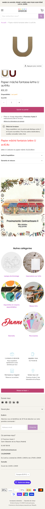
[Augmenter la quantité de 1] (19, 102)
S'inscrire (32, 427)
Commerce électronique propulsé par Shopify (22, 505)
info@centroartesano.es (9, 450)
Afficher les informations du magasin (14, 121)
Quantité (4, 98)
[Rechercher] (41, 16)
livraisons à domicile (16, 501)
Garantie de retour (29, 501)
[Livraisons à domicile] (12, 359)
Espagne (21, 474)
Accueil (3, 22)
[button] (4, 73)
